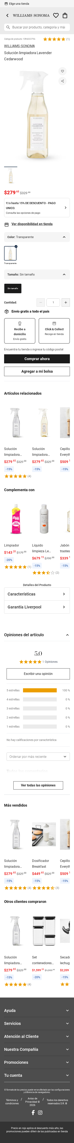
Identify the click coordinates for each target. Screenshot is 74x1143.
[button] (54, 39)
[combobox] (38, 756)
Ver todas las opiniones (38, 785)
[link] (16, 440)
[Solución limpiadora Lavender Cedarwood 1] (10, 175)
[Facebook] (33, 1112)
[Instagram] (40, 1112)
